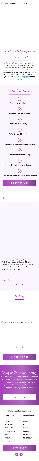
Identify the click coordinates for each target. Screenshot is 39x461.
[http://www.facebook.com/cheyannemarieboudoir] (17, 454)
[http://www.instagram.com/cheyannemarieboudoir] (22, 454)
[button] (37, 3)
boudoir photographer (22, 77)
